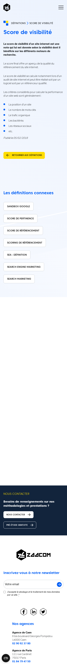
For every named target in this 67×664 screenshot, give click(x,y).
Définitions (18, 23)
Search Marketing (19, 278)
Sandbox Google (18, 206)
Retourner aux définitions (27, 155)
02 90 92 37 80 (21, 643)
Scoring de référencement (24, 242)
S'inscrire (59, 584)
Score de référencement (23, 230)
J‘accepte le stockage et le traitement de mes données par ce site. (33, 593)
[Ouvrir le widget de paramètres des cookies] (6, 658)
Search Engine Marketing (24, 266)
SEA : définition (17, 254)
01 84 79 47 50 (21, 661)
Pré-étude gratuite (17, 525)
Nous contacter (15, 514)
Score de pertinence (20, 218)
